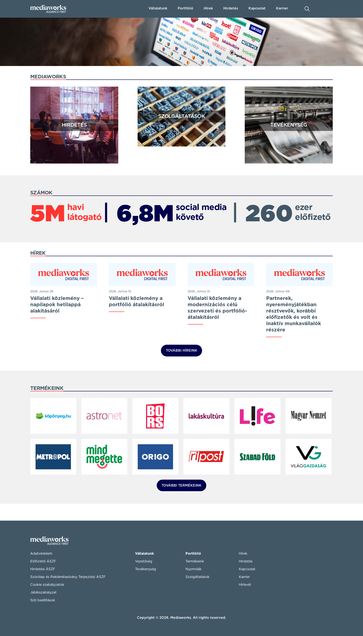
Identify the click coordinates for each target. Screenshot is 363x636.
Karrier (244, 577)
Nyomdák (193, 569)
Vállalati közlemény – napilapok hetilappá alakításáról (57, 305)
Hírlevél (245, 584)
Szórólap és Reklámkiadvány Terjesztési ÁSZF (68, 577)
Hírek (208, 8)
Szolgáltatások (181, 116)
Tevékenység (288, 125)
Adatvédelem (41, 553)
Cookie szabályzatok (47, 584)
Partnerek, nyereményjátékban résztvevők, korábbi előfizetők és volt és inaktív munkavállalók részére (293, 314)
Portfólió (193, 553)
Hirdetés (230, 8)
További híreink (181, 350)
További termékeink (181, 485)
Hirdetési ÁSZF (42, 569)
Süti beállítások (42, 600)
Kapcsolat (247, 569)
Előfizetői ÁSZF (43, 561)
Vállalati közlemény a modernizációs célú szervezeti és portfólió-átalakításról (217, 308)
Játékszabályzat (43, 592)
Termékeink (194, 561)
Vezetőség (143, 561)
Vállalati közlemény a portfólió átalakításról (136, 301)
